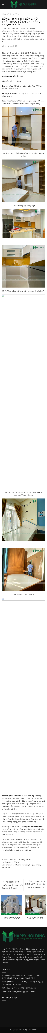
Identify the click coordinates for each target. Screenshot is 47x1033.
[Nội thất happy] (23, 938)
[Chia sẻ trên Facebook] (6, 46)
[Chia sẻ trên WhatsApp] (3, 46)
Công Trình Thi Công (10, 14)
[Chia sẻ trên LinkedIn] (16, 46)
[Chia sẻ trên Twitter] (8, 46)
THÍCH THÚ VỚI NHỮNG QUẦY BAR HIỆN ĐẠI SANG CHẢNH (12, 885)
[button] (3, 4)
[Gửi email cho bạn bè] (11, 46)
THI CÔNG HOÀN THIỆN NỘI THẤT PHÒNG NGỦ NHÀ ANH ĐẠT (35, 884)
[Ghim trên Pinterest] (13, 46)
